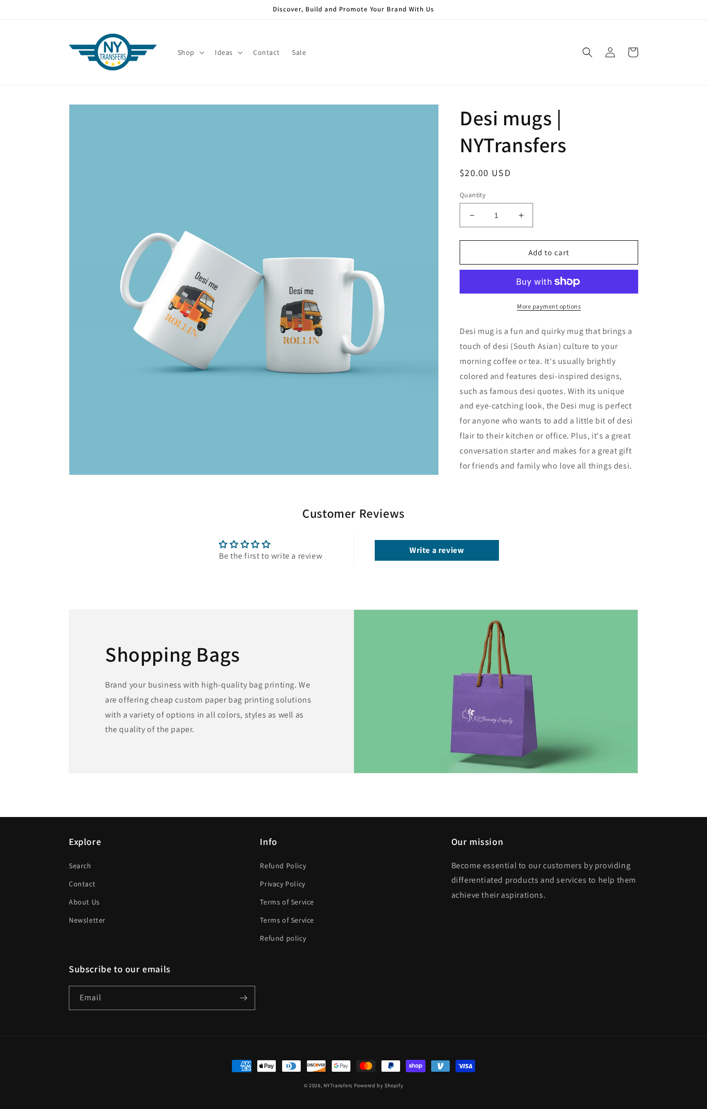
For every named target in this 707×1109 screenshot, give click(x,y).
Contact (82, 883)
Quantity (472, 195)
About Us (84, 902)
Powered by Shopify (379, 1085)
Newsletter (87, 920)
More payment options (549, 306)
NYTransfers (337, 1085)
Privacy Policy (282, 883)
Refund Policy (283, 865)
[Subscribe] (243, 998)
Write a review (436, 550)
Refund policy (283, 938)
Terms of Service (287, 902)
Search (80, 865)
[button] (190, 52)
